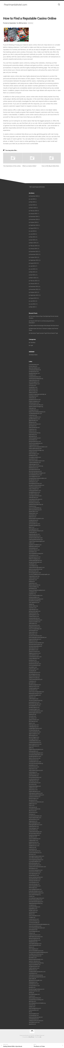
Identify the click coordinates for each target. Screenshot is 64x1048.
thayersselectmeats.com (35, 817)
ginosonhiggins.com (34, 737)
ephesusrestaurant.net (34, 938)
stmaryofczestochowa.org (35, 700)
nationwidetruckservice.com (36, 770)
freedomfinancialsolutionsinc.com (37, 866)
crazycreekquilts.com (34, 658)
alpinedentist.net (33, 436)
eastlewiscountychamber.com (36, 642)
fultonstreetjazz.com (34, 453)
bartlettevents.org (33, 455)
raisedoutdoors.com (34, 501)
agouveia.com (32, 1001)
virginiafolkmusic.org (34, 576)
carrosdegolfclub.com (34, 476)
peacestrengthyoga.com (35, 865)
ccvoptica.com (32, 905)
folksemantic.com (33, 513)
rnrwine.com (32, 996)
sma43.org (31, 896)
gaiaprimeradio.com (34, 719)
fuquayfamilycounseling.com (36, 999)
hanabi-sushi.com (33, 910)
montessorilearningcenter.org (36, 962)
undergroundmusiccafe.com (36, 1020)
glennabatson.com (33, 649)
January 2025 (33, 213)
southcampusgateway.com (36, 443)
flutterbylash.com (33, 982)
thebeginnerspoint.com (34, 627)
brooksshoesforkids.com (35, 816)
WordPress (31, 1037)
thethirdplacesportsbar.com (36, 936)
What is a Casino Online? (29, 166)
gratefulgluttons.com (34, 614)
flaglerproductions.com (35, 653)
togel (31, 345)
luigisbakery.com (33, 908)
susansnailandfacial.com (35, 852)
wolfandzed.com (33, 912)
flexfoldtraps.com (33, 868)
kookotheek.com (33, 439)
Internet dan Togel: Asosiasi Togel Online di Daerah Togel (44, 333)
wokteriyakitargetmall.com (35, 560)
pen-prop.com (32, 854)
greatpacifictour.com (34, 774)
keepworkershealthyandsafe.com (37, 411)
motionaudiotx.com (34, 1010)
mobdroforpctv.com (34, 616)
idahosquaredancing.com (35, 509)
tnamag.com (32, 814)
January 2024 (33, 248)
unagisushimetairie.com (35, 417)
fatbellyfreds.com (33, 941)
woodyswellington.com (35, 940)
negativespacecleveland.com (36, 749)
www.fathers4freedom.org (35, 858)
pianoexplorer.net (33, 929)
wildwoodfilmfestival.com (35, 448)
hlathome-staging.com (34, 558)
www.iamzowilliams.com (35, 926)
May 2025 (32, 202)
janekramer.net (32, 714)
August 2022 (33, 298)
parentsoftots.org (33, 830)
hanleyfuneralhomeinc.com (35, 537)
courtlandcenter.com (34, 779)
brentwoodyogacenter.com (35, 899)
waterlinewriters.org (34, 826)
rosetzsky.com (32, 681)
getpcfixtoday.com (33, 420)
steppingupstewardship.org (35, 903)
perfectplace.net (33, 588)
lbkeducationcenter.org (34, 585)
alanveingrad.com (33, 735)
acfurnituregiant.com (34, 382)
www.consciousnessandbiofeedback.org (39, 924)
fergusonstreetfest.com (35, 964)
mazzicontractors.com (34, 934)
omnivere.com (32, 385)
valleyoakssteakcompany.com (36, 795)
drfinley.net (31, 992)
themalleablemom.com (34, 705)
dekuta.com (32, 913)
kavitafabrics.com (33, 765)
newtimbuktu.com (33, 389)
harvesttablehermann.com (35, 474)
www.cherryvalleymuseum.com (36, 460)
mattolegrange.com (34, 726)
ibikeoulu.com (32, 697)
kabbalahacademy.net (34, 546)
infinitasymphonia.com (34, 672)
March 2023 (33, 277)
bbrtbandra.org (32, 422)
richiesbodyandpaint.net (35, 369)
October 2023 (33, 257)
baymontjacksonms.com (35, 744)
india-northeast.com (34, 488)
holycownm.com (33, 768)
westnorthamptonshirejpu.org (36, 450)
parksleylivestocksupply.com (36, 599)
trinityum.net (32, 933)
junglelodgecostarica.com (35, 728)
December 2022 (34, 286)
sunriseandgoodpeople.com (36, 753)
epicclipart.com (33, 425)
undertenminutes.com (34, 383)
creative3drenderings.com (35, 831)
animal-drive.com (33, 812)
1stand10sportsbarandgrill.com (37, 541)
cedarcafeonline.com (34, 380)
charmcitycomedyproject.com (36, 691)
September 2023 (34, 260)
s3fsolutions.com (33, 481)
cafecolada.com (33, 623)
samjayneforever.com (34, 966)
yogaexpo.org (32, 593)
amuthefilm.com (33, 667)
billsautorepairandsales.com (36, 959)
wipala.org (31, 604)
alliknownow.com (33, 641)
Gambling (30, 23)
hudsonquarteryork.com (35, 945)
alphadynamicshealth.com (35, 980)
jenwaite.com (32, 987)
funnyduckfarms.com (34, 985)
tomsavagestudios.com (35, 572)
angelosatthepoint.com (34, 791)
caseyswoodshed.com (34, 796)
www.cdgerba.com (33, 948)
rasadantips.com (33, 387)
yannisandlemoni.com (34, 523)
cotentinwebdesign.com (35, 462)
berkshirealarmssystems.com (36, 518)
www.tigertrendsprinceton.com (36, 856)
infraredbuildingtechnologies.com (37, 473)
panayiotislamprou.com (35, 441)
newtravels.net (32, 397)
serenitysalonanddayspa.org (36, 378)
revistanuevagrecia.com (35, 684)
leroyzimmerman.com (34, 990)
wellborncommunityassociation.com (38, 446)
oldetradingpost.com (34, 464)
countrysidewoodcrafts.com (36, 404)
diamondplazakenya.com (35, 955)
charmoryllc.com (33, 632)
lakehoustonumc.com (34, 844)
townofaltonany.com (34, 746)
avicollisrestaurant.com (35, 782)
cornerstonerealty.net (34, 922)
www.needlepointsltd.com (35, 889)
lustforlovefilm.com (34, 669)
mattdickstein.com (33, 840)
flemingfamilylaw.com (34, 994)
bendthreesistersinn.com (35, 756)
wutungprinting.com (34, 739)
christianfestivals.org (34, 730)
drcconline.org (32, 784)
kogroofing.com (33, 434)
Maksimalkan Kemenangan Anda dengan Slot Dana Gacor (44, 325)
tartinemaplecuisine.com (35, 712)
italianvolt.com (32, 516)
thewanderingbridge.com (35, 704)
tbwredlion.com (33, 957)
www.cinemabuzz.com (34, 915)
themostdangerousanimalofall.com (38, 637)
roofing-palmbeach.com (35, 490)
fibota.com (31, 947)
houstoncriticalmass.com (35, 635)
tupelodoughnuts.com (34, 534)
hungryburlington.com (34, 709)
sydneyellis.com (33, 564)
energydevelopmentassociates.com (38, 478)
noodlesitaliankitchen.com (35, 413)
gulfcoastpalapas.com (34, 823)
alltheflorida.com (33, 969)
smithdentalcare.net (34, 1018)
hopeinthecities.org (33, 613)
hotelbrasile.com (33, 452)
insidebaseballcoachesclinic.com (37, 971)
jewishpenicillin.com (34, 571)
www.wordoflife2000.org (35, 508)
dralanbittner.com (33, 522)
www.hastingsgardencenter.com (37, 927)
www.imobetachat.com (34, 838)
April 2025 (32, 205)
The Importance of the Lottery (12, 166)
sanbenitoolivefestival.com (35, 620)
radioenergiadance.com (35, 438)
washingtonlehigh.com (34, 906)
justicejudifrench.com (34, 702)
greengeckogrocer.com (34, 557)
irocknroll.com (32, 506)
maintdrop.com (33, 429)
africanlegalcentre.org (34, 674)
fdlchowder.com (33, 887)
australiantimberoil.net (34, 469)
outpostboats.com (33, 609)
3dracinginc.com (33, 634)
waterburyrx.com (33, 788)
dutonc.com (32, 723)
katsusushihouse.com (34, 676)
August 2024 (33, 228)
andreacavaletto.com (34, 597)
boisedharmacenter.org (34, 600)
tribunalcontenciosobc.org (35, 644)
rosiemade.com (33, 532)
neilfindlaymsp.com (34, 781)
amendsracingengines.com (35, 870)
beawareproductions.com (35, 693)
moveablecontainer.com (35, 457)
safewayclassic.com (34, 403)
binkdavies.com (33, 660)
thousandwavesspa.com (35, 777)
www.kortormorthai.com (35, 872)
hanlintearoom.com (34, 983)
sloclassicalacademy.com (35, 646)
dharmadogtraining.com (35, 1008)
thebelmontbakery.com (34, 401)
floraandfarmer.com (34, 480)
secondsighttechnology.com (36, 553)
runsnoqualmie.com (34, 882)
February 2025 (33, 210)
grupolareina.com (33, 459)
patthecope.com (33, 803)
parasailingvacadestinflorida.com (37, 976)
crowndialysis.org (33, 565)
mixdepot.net (32, 917)
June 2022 (32, 304)
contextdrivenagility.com (35, 695)
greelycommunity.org (34, 677)
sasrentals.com (33, 551)
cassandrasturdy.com (34, 618)
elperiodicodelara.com (34, 368)
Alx (40, 1037)
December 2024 (34, 216)
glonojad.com (32, 683)
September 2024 (34, 225)
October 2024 (33, 222)
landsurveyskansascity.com (36, 877)
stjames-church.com (34, 686)
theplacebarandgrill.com (35, 786)
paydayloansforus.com (35, 399)
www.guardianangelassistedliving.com (38, 952)
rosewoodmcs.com (34, 919)
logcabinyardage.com (34, 835)
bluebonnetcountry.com (35, 424)
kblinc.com (31, 527)
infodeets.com (32, 375)
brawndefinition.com (34, 655)
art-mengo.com (33, 718)
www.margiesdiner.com (35, 886)
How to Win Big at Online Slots (50, 166)
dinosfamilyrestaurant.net (35, 471)
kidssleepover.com (33, 396)
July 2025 (32, 199)
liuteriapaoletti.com (33, 751)
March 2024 (33, 242)
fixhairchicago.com (33, 798)
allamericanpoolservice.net (35, 569)
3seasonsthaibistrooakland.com (37, 590)
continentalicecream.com (35, 656)
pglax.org (31, 747)
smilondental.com (33, 548)
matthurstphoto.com (34, 968)
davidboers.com (33, 837)
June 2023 (32, 269)
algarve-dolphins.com (34, 733)
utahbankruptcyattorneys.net (36, 504)
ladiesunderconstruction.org (36, 466)
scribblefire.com (33, 592)
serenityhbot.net (33, 849)
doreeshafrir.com (33, 690)
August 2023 (33, 263)
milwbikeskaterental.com (35, 742)
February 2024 (33, 245)
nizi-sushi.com (32, 716)
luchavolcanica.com (34, 767)
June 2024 (32, 234)
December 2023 (34, 251)
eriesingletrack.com (34, 529)
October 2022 (33, 292)
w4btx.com (31, 543)
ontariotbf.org (32, 408)
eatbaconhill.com (33, 392)
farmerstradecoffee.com (35, 833)
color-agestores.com (34, 602)
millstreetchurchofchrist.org (36, 975)
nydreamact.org (33, 415)
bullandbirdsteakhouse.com (36, 891)
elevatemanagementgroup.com (36, 989)
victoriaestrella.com (34, 775)
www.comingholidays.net (35, 628)
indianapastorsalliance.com (36, 793)
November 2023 (34, 254)
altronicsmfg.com (33, 390)
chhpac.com (32, 1006)
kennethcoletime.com (34, 707)
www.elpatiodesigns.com (35, 943)
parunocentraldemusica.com (36, 950)
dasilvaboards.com (34, 648)
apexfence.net (32, 1024)
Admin (25, 23)
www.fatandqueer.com (34, 873)
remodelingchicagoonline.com (36, 898)
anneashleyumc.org (34, 875)
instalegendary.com (34, 410)
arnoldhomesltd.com (34, 494)
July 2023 (32, 266)
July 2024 (32, 231)
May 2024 (32, 237)
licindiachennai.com (34, 371)
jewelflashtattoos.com (34, 418)
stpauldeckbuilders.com (35, 879)
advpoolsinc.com (33, 789)
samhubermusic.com (34, 1022)
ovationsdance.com (34, 578)
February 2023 (33, 280)
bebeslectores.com (33, 467)
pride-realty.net (32, 978)
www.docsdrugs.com (34, 884)
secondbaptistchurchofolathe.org (37, 1003)
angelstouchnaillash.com (35, 544)
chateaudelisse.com (34, 445)
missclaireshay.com (34, 364)
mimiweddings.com (34, 1015)
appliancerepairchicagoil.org (36, 406)
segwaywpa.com (33, 821)
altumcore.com (33, 810)
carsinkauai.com (33, 973)
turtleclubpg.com (33, 772)
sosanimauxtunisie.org (34, 432)
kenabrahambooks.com (35, 663)
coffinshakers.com (33, 698)
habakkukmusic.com (34, 845)
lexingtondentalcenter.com (35, 562)
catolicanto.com (33, 583)
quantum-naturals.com (34, 961)
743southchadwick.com (35, 487)
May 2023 (32, 272)
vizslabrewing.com (33, 520)
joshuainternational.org (34, 851)
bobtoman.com (33, 431)
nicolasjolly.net (32, 670)
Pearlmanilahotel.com (15, 4)
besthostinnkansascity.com (36, 1017)
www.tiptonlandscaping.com (36, 901)
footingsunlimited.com (34, 880)
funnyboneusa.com (34, 760)
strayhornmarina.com (34, 651)
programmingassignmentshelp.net (37, 394)
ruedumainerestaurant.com (35, 679)
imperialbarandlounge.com (35, 499)
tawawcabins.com (33, 511)
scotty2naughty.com (34, 688)
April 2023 (32, 274)
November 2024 (34, 219)
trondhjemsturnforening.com (36, 954)
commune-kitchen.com (34, 665)
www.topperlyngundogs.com (36, 859)
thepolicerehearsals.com (35, 639)
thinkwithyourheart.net (34, 502)
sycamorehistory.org (34, 920)
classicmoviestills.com (34, 621)
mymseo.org (32, 1004)
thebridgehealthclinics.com (35, 824)
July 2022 (32, 301)
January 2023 (33, 283)
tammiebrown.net (33, 721)
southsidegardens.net (34, 931)
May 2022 (32, 307)
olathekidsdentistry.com (35, 536)
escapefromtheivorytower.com (36, 485)
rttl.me (30, 1011)
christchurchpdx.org (34, 662)
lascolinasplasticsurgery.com (36, 892)
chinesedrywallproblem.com (36, 754)
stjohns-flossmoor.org (34, 758)
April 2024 (32, 240)
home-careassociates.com (35, 595)
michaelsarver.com (33, 555)
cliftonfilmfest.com (33, 497)
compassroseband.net (34, 809)
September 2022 (34, 295)
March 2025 (33, 207)
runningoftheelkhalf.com (35, 861)
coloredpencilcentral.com (35, 495)
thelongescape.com (34, 725)
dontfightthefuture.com (34, 492)
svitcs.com (31, 805)
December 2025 (34, 196)
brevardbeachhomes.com (35, 483)
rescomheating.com (34, 1013)
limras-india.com (33, 366)
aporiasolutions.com (34, 819)
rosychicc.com (32, 607)
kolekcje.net (32, 581)
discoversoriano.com (34, 625)
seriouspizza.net (33, 807)
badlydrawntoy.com (34, 842)
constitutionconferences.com (36, 802)
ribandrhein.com (33, 579)
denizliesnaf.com (33, 800)
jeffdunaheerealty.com (34, 863)
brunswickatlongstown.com (36, 711)
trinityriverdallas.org (34, 586)
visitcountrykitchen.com (35, 732)
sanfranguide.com (33, 630)
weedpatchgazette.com (34, 525)
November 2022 (34, 289)
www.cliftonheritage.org (35, 894)
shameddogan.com (34, 828)
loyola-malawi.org (33, 606)
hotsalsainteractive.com (35, 376)
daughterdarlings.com (34, 373)
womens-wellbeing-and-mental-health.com (39, 574)
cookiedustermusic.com (35, 761)
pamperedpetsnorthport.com (36, 530)
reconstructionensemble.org (36, 763)
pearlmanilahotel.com (34, 427)
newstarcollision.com (34, 550)
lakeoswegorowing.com (35, 997)
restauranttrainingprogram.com (37, 567)
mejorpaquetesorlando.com (36, 539)
